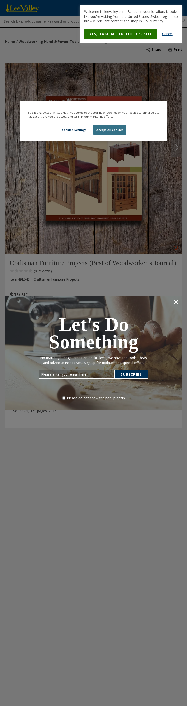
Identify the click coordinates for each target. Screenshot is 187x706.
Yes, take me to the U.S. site (120, 33)
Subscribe (131, 374)
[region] (93, 121)
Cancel (167, 33)
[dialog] (131, 24)
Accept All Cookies (109, 130)
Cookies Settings (74, 130)
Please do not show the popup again (96, 398)
